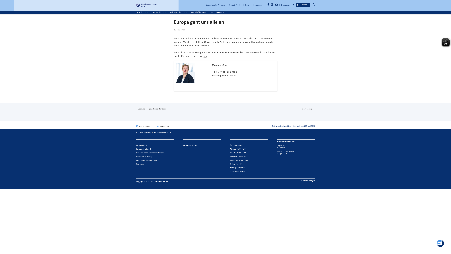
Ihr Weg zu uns (141, 145)
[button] (302, 5)
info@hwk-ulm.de (283, 154)
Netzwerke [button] (259, 5)
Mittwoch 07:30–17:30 (238, 156)
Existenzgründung (177, 12)
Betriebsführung (198, 12)
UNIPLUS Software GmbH (160, 182)
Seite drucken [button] (164, 126)
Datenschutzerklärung (144, 156)
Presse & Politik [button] (235, 5)
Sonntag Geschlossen (237, 171)
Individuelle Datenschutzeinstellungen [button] (150, 153)
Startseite (139, 132)
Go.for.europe (307, 109)
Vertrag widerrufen (190, 145)
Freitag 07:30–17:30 (237, 164)
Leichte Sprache (211, 5)
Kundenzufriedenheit (143, 149)
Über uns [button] (221, 5)
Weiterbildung (158, 12)
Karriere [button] (248, 5)
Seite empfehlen (144, 126)
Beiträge (148, 132)
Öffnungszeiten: (236, 145)
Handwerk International (162, 132)
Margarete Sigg (220, 65)
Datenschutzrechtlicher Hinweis (147, 160)
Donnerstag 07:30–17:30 (239, 160)
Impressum (140, 164)
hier (205, 56)
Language (286, 5)
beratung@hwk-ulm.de (224, 75)
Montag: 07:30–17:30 (238, 149)
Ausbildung (141, 12)
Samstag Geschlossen (237, 168)
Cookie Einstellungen (307, 180)
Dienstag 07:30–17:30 (238, 153)
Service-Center (217, 12)
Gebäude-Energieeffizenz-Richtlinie (152, 109)
